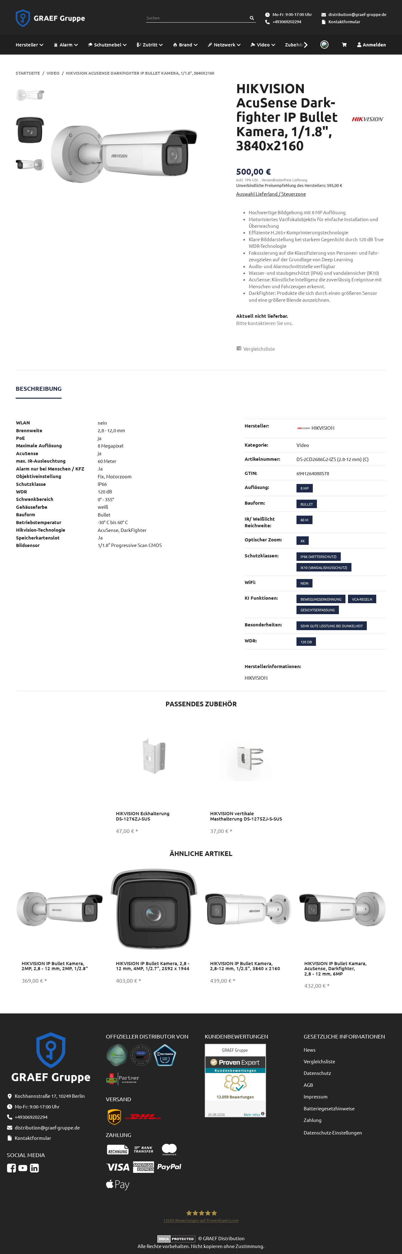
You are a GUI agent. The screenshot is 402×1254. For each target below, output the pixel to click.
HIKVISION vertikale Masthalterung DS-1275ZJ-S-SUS (246, 816)
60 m (304, 519)
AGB (308, 1085)
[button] (302, 45)
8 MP (305, 488)
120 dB (306, 641)
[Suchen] (252, 18)
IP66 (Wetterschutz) (319, 556)
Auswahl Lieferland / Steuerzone (271, 194)
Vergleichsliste (319, 1061)
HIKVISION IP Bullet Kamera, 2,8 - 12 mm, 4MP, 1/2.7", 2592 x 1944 (152, 966)
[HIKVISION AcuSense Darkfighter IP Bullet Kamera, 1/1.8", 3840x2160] (124, 154)
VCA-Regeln (362, 599)
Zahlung (313, 1120)
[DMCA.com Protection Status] (177, 1238)
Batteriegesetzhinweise (329, 1108)
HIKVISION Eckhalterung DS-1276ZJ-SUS (143, 816)
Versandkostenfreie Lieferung (284, 179)
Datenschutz (317, 1073)
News (310, 1050)
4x (303, 540)
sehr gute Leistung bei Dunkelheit (332, 625)
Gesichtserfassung (318, 609)
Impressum (316, 1096)
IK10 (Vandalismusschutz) (324, 567)
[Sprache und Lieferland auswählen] (323, 44)
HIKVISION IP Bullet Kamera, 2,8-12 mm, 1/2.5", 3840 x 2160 (245, 966)
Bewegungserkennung (321, 599)
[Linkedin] (34, 1168)
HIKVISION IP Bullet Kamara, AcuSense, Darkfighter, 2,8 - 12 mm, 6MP (335, 968)
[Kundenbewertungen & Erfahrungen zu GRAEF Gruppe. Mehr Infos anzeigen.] (235, 1079)
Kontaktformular (344, 21)
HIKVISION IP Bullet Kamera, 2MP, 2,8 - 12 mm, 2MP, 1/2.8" (55, 966)
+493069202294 (287, 21)
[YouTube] (22, 1168)
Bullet (307, 504)
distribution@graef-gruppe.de (357, 14)
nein (304, 583)
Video (302, 445)
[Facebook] (11, 1168)
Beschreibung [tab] (39, 388)
